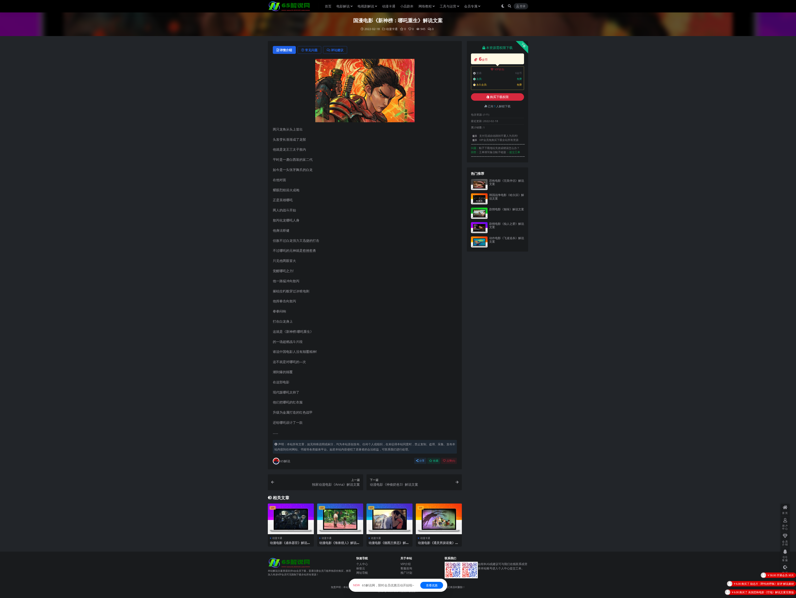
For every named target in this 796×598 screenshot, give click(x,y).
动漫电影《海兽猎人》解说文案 (339, 544)
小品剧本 (407, 6)
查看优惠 (432, 585)
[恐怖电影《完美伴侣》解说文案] (479, 184)
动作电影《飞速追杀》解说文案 (506, 239)
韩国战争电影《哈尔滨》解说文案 (506, 196)
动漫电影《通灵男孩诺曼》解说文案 (438, 544)
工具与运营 (448, 6)
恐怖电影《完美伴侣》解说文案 (506, 182)
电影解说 (343, 6)
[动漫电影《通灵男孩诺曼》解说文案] (439, 519)
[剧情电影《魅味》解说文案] (479, 213)
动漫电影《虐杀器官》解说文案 (290, 544)
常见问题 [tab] (311, 50)
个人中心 (362, 564)
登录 (522, 6)
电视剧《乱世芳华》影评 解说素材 (773, 577)
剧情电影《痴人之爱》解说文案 (506, 225)
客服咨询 (406, 568)
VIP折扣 (499, 69)
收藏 (435, 460)
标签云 (360, 568)
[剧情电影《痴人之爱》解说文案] (479, 227)
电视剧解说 (366, 6)
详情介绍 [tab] (286, 50)
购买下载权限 (499, 97)
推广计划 (406, 573)
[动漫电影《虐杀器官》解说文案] (291, 519)
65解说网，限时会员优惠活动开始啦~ (383, 585)
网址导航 (362, 573)
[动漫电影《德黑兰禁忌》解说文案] (389, 519)
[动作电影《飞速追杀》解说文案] (479, 241)
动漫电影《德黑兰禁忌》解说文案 (389, 544)
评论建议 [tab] (337, 50)
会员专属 (470, 6)
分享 (422, 460)
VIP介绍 (405, 564)
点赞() (451, 460)
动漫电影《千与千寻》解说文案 (775, 594)
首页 (328, 6)
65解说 (285, 461)
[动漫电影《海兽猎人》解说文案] (340, 519)
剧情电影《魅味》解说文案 (506, 209)
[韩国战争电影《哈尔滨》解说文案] (479, 198)
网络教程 (425, 6)
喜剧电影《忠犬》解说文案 (778, 585)
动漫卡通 (388, 6)
